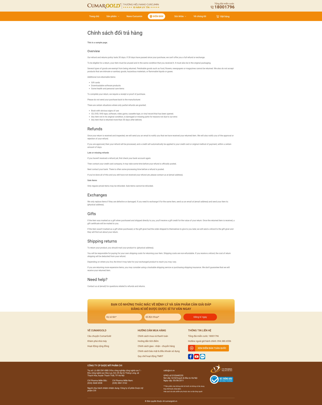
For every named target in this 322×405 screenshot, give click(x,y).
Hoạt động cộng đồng (98, 346)
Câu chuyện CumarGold (99, 336)
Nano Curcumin (134, 16)
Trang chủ (94, 16)
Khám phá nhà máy (97, 341)
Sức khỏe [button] (179, 16)
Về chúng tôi (200, 16)
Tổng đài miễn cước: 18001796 (203, 336)
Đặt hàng (224, 16)
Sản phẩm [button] (111, 16)
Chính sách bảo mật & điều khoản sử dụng (159, 351)
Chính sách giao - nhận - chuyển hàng (156, 346)
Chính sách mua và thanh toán (153, 336)
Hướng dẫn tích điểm (148, 341)
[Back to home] (123, 6)
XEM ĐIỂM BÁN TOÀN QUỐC (212, 348)
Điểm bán (158, 16)
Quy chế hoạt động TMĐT (150, 356)
